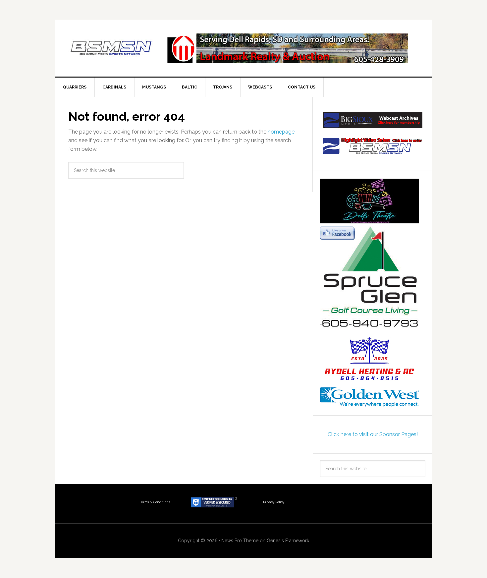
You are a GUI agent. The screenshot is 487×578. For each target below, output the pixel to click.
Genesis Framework (288, 540)
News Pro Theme (239, 540)
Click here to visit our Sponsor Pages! (373, 434)
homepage (281, 132)
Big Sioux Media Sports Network (111, 48)
